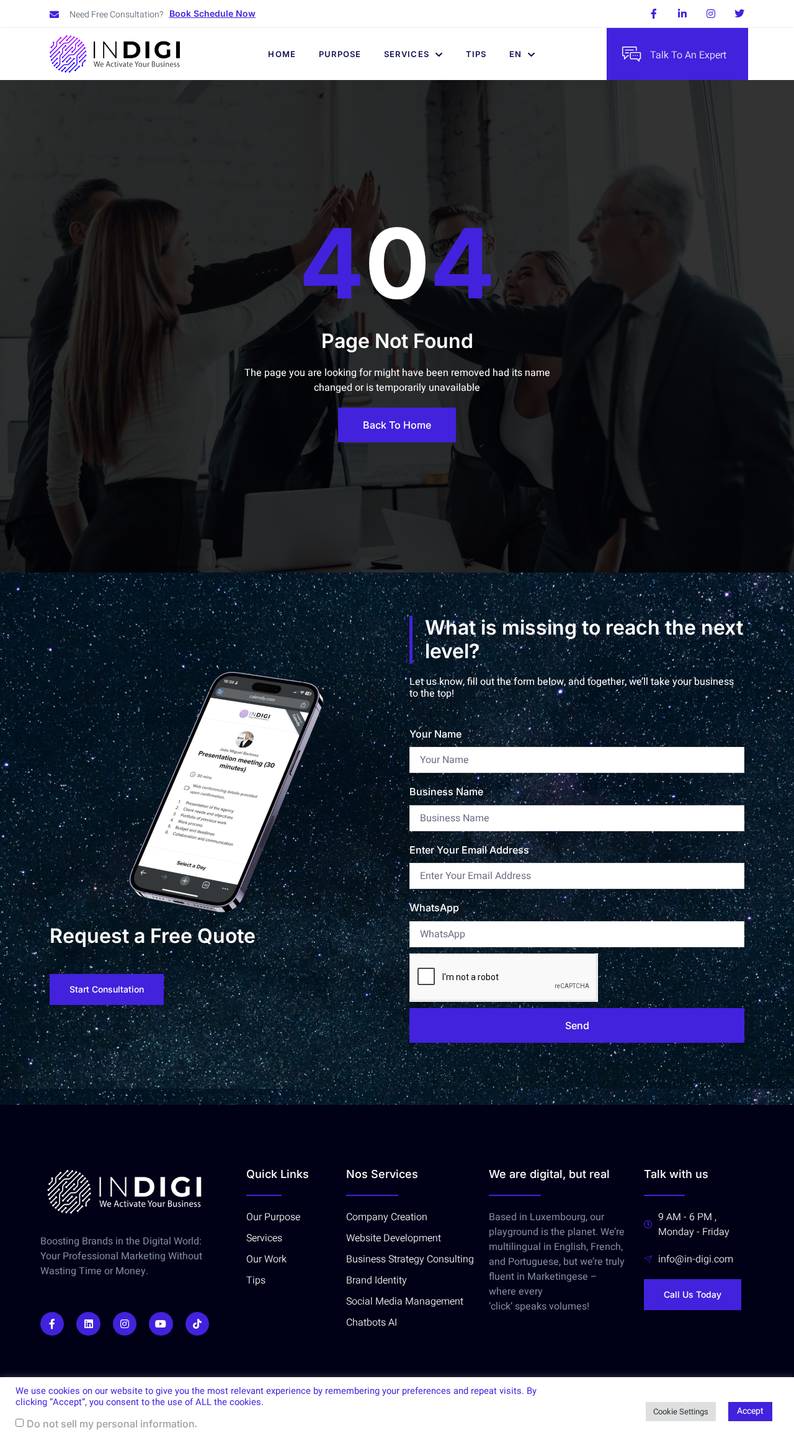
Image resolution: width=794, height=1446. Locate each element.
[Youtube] (160, 1324)
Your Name (435, 734)
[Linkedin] (88, 1324)
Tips (476, 54)
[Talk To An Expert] (631, 54)
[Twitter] (739, 14)
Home (282, 54)
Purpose (340, 54)
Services (406, 54)
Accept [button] (750, 1410)
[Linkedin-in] (682, 14)
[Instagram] (711, 14)
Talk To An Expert (688, 55)
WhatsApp (434, 907)
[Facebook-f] (654, 14)
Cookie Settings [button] (680, 1411)
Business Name (446, 791)
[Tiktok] (197, 1324)
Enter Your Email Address (469, 850)
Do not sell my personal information (111, 1423)
